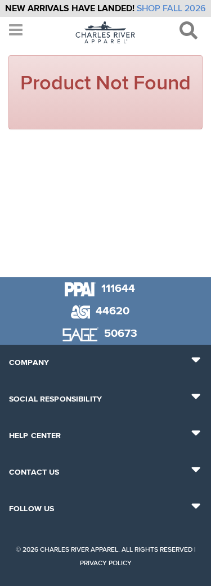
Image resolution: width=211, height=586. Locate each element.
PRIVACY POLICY (106, 563)
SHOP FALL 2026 (171, 8)
